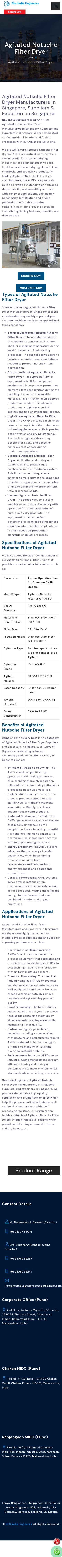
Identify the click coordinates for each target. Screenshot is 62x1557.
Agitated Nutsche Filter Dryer (31, 62)
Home (28, 57)
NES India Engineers (15, 120)
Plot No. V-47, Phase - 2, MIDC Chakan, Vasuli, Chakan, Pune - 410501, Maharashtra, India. (31, 1383)
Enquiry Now (31, 276)
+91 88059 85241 (20, 1272)
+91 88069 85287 (20, 1258)
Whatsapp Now (31, 288)
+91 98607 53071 (20, 1232)
